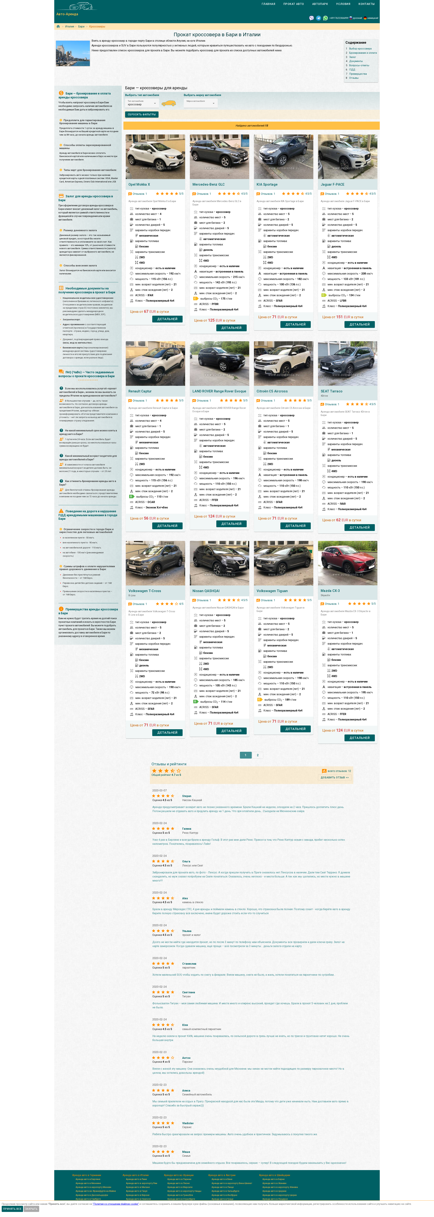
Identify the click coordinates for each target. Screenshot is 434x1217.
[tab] (268, 4)
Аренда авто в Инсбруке (224, 1195)
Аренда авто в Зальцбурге (225, 1191)
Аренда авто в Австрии (221, 1175)
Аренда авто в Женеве (274, 1183)
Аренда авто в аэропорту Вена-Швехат (232, 1183)
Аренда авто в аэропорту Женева (280, 1187)
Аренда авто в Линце (223, 1187)
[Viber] (311, 18)
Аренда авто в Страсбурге (181, 1199)
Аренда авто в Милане (138, 1187)
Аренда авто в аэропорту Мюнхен (93, 1187)
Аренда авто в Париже (179, 1179)
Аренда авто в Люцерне (275, 1199)
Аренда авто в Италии (136, 1175)
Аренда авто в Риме (136, 1179)
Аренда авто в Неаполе (138, 1199)
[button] (142, 103)
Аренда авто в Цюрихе (274, 1191)
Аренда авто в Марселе (179, 1187)
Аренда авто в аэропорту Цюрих (279, 1195)
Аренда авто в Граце (222, 1199)
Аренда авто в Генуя (136, 1191)
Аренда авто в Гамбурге (88, 1199)
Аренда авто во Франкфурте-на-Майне (96, 1191)
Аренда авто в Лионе (178, 1183)
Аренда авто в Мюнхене (88, 1183)
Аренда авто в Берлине (88, 1179)
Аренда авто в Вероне (137, 1195)
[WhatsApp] (325, 18)
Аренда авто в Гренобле (180, 1195)
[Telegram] (318, 18)
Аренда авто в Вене (222, 1179)
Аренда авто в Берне (273, 1179)
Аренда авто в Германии (86, 1175)
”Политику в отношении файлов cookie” (116, 1203)
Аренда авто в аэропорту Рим (141, 1183)
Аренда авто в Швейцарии (274, 1175)
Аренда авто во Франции (179, 1175)
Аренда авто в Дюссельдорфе (92, 1195)
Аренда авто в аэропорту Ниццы (184, 1191)
